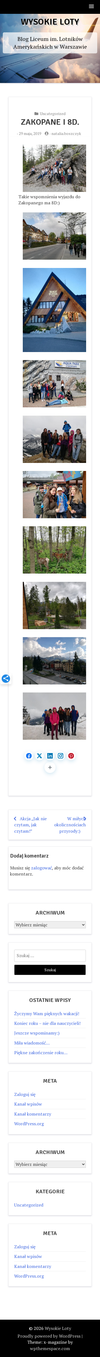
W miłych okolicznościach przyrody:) (70, 825)
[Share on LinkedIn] (50, 755)
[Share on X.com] (39, 755)
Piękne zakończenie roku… (41, 1052)
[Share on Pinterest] (71, 755)
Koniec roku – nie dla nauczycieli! (47, 1023)
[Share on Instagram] (60, 755)
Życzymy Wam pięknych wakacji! (46, 1013)
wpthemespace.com (50, 1348)
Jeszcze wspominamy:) (36, 1033)
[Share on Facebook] (28, 755)
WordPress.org (29, 1124)
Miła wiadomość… (32, 1043)
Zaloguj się (25, 1094)
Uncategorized (53, 113)
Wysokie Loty (50, 21)
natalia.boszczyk (66, 133)
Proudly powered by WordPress (49, 1336)
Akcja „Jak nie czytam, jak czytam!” (30, 825)
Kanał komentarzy (32, 1114)
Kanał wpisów (28, 1104)
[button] (91, 7)
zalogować (41, 868)
